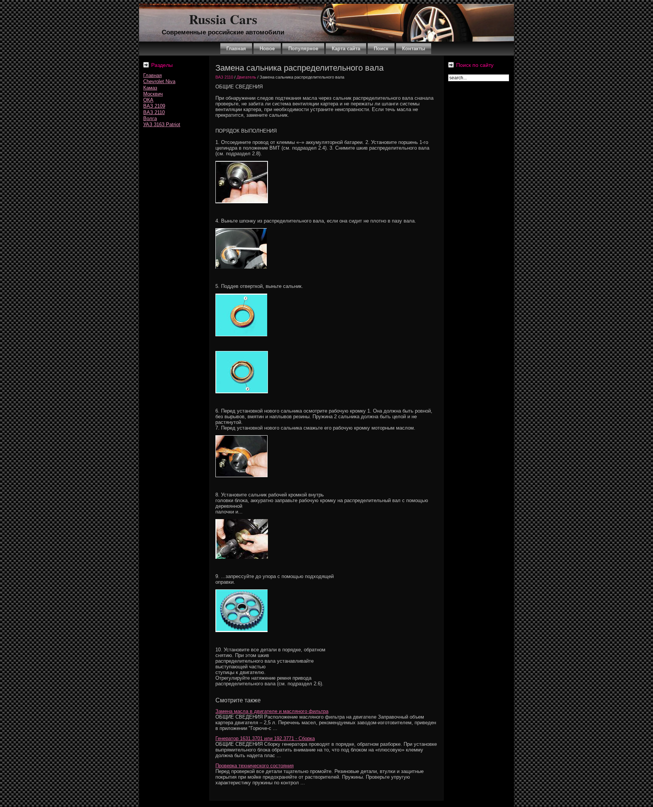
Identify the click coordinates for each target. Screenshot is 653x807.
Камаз (150, 88)
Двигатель (246, 77)
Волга (150, 118)
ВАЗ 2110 (154, 112)
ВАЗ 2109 (154, 106)
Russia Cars (223, 19)
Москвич (153, 94)
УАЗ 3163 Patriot (161, 124)
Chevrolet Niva (159, 81)
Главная (152, 75)
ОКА (148, 100)
